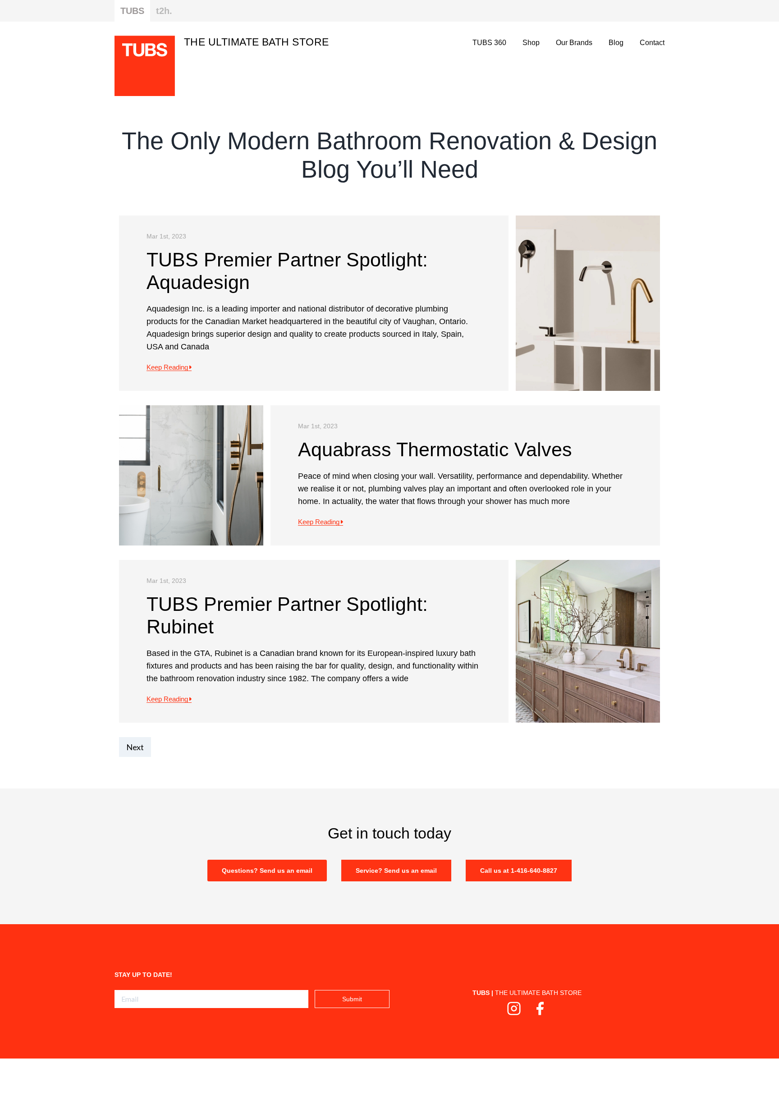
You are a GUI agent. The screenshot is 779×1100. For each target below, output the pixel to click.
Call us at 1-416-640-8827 (518, 870)
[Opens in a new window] (514, 1012)
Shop (531, 42)
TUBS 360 (489, 42)
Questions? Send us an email (267, 870)
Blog (616, 42)
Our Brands (574, 42)
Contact (652, 42)
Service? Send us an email (396, 870)
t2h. (164, 11)
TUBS (132, 11)
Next (135, 747)
